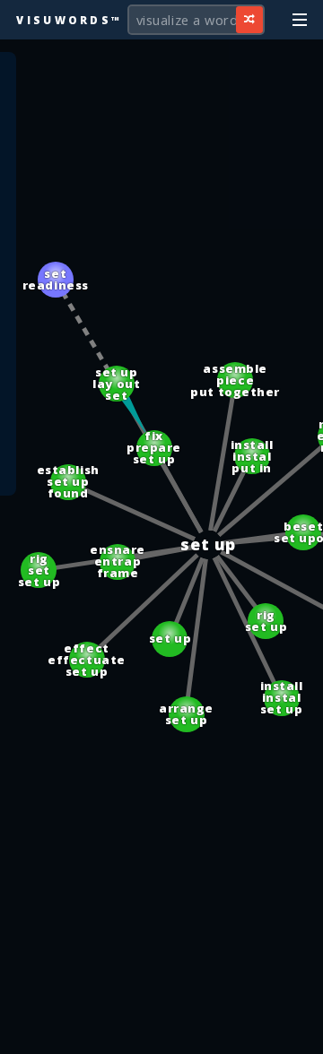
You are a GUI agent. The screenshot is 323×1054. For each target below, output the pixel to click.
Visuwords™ (69, 20)
